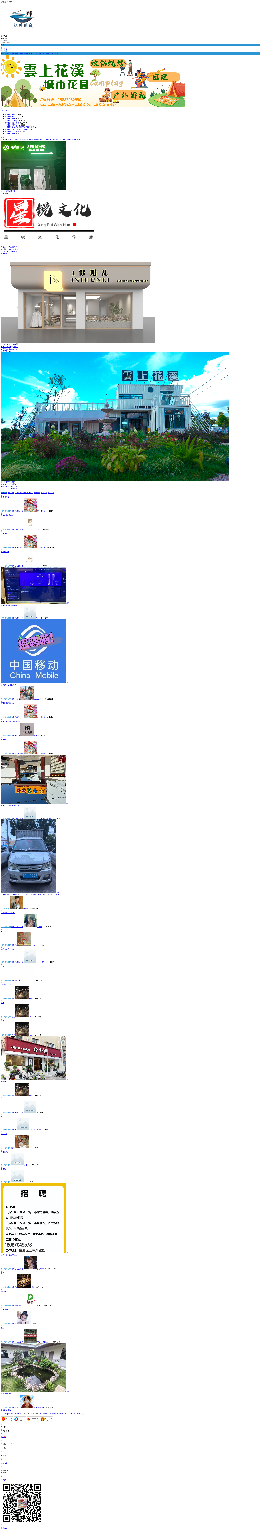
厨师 (2, 1003)
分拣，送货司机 (8, 913)
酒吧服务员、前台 (7, 949)
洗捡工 (3, 1021)
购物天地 (32, 139)
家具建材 (73, 139)
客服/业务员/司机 (8, 685)
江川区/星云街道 (17, 927)
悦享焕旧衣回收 (6, 191)
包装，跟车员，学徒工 (20, 129)
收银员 (3, 1291)
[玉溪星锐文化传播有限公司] (48, 245)
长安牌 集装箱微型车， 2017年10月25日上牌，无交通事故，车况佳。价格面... (30, 894)
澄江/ (13, 998)
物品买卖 (47, 53)
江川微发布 (41, 511)
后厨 (13, 114)
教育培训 (66, 139)
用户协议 (4, 1414)
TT (37, 1112)
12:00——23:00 (7, 484)
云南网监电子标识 (77, 1414)
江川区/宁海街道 (17, 511)
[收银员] (1, 1289)
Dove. (31, 1148)
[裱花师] (1, 550)
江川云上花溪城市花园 (9, 482)
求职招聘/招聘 (6, 511)
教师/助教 (15, 123)
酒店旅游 (25, 139)
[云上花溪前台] (1, 701)
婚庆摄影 (59, 139)
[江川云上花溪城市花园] (115, 480)
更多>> (79, 139)
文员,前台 (15, 131)
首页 (2, 53)
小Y (38, 529)
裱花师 (5, 552)
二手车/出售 (5, 908)
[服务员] (1, 495)
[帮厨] (1, 738)
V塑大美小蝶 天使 (35, 1129)
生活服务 (38, 139)
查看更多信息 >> (7, 1410)
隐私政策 (11, 1414)
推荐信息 (4, 493)
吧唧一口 (27, 1165)
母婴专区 (52, 139)
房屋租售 (27, 53)
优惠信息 (54, 53)
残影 (32, 1287)
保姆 (2, 966)
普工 (13, 118)
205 (8, 193)
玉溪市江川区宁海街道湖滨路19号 (9, 251)
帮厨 (4, 740)
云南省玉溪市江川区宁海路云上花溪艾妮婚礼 (9, 349)
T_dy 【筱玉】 (41, 962)
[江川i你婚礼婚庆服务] (78, 342)
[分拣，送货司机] (1, 911)
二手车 (20, 53)
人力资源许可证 (45, 1414)
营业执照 (18, 1414)
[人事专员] (1, 1132)
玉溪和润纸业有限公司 (10, 721)
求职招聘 (14, 53)
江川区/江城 (15, 735)
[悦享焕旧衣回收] (33, 189)
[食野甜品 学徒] (1, 513)
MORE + (4, 111)
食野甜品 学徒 (7, 515)
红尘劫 (33, 945)
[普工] (1, 1115)
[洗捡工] (1, 1019)
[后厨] (1, 929)
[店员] (1, 1098)
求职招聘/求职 (6, 945)
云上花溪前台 (7, 703)
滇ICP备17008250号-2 (31, 1414)
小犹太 (39, 927)
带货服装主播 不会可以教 (21, 127)
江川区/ (14, 945)
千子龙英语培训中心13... (44, 818)
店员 (13, 116)
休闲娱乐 (18, 139)
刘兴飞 (36, 735)
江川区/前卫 (15, 1408)
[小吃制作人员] (1, 982)
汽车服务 (45, 139)
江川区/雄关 (15, 699)
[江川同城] (23, 34)
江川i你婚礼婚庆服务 (8, 344)
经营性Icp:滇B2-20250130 (61, 1414)
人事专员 (15, 121)
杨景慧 (25, 908)
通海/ (13, 1148)
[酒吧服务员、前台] (1, 947)
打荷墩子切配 (6, 1394)
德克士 (39, 1305)
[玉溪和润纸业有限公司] (1, 719)
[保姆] (1, 964)
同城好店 (7, 53)
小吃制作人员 (6, 984)
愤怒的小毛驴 (39, 1408)
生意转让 (34, 53)
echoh (31, 998)
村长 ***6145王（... (44, 1342)
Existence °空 (38, 699)
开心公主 (39, 618)
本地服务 (41, 53)
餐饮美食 (11, 139)
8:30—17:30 (10, 249)
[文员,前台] (1, 1308)
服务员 (14, 125)
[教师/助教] (1, 1150)
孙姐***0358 (41, 1269)
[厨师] (1, 1001)
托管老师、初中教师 (10, 805)
